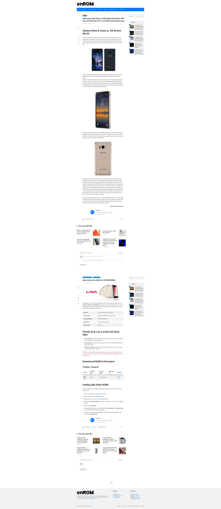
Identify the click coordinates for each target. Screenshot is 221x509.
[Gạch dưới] (88, 260)
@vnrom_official (137, 497)
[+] (101, 260)
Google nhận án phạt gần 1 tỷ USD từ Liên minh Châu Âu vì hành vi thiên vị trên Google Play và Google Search (110, 242)
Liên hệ (119, 506)
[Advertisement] (123, 3)
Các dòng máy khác (87, 277)
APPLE (100, 9)
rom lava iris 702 (101, 427)
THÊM (121, 9)
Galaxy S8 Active (89, 219)
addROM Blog (116, 494)
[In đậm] (85, 260)
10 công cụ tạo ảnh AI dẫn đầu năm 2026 (109, 231)
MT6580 (94, 427)
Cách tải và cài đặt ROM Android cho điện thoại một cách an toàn (84, 241)
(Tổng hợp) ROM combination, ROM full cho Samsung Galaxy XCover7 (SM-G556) (139, 27)
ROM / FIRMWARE (82, 9)
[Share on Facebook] (79, 36)
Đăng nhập (120, 252)
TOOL (105, 9)
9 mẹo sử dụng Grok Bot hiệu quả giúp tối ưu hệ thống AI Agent (139, 33)
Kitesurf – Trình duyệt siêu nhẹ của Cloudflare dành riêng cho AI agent (83, 232)
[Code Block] (96, 260)
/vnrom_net (137, 496)
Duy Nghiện (98, 210)
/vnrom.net (137, 494)
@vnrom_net (137, 498)
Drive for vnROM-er (117, 496)
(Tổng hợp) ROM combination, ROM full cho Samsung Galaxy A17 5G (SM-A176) (83, 450)
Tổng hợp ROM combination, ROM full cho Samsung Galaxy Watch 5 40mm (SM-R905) (110, 450)
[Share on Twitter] (79, 39)
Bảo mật (124, 506)
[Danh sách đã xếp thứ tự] (91, 260)
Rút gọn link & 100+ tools (118, 495)
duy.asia (90, 506)
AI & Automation (117, 497)
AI (117, 9)
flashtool (87, 427)
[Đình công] (90, 260)
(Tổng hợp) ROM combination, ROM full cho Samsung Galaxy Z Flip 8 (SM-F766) (139, 39)
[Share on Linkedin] (79, 44)
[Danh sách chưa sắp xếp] (93, 260)
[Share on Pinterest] (79, 41)
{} (99, 260)
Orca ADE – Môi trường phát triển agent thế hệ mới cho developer (139, 45)
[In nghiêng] (86, 260)
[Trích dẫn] (94, 260)
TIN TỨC (84, 15)
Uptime (142, 506)
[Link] (98, 260)
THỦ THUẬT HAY (93, 9)
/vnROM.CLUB (136, 495)
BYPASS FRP (112, 9)
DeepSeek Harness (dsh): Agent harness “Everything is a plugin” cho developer (139, 51)
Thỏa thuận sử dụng (133, 506)
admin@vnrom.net (93, 498)
